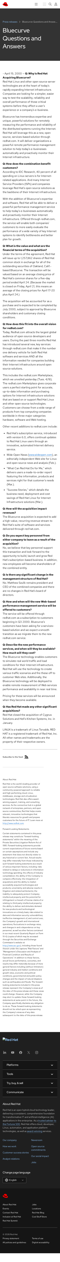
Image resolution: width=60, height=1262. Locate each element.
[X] (29, 1053)
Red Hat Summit (10, 1220)
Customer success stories (16, 1152)
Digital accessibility (40, 1242)
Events (6, 1208)
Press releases (10, 21)
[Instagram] (37, 1053)
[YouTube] (13, 1053)
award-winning (34, 1131)
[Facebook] (21, 1053)
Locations (36, 1208)
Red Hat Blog (38, 1212)
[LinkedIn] (5, 1053)
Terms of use (37, 1238)
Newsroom (36, 1140)
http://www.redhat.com (13, 823)
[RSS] (26, 757)
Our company (10, 1140)
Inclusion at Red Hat (12, 1216)
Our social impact (40, 1156)
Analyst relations (11, 1158)
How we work (9, 1146)
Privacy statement (11, 1238)
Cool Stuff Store (39, 1216)
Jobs (33, 1162)
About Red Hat (9, 1204)
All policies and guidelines (14, 1242)
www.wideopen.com (40, 455)
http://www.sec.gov (11, 945)
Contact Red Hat (10, 1212)
